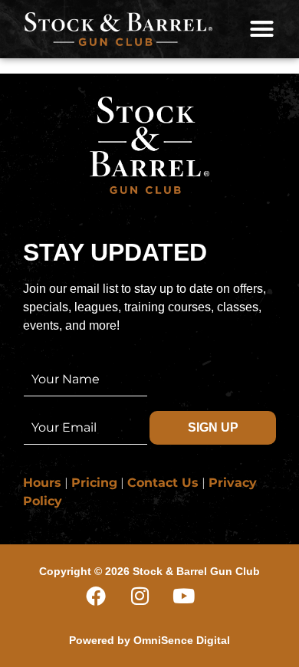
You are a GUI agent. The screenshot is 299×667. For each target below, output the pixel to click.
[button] (262, 29)
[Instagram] (149, 606)
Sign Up (213, 427)
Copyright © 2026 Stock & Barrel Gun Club (149, 571)
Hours (42, 482)
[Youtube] (193, 606)
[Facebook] (106, 606)
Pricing (94, 482)
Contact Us (163, 482)
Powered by (149, 640)
